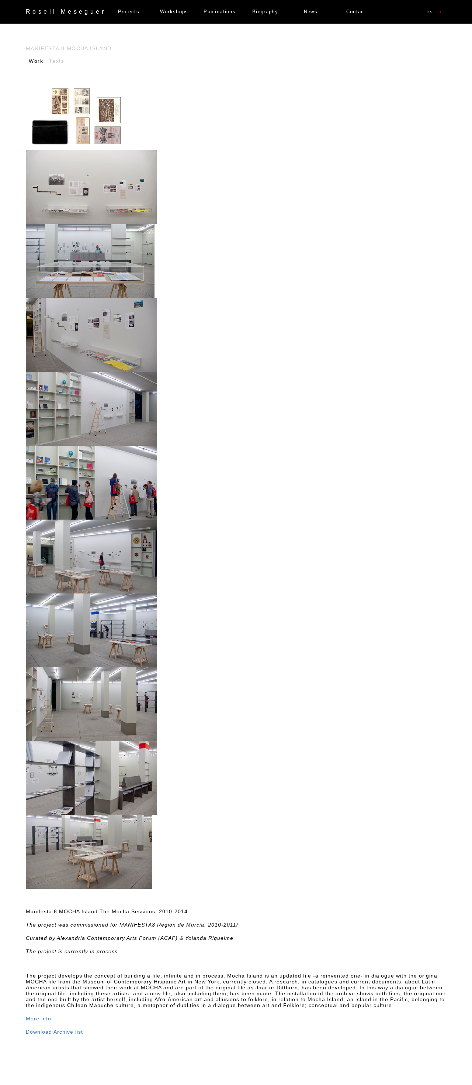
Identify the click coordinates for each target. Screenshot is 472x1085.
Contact (356, 11)
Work (36, 61)
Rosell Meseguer (66, 11)
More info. (39, 1018)
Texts (56, 61)
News (310, 11)
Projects (128, 11)
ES (430, 11)
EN (440, 11)
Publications (220, 11)
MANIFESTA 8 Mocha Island (69, 48)
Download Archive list (54, 1032)
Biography (265, 11)
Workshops (174, 11)
